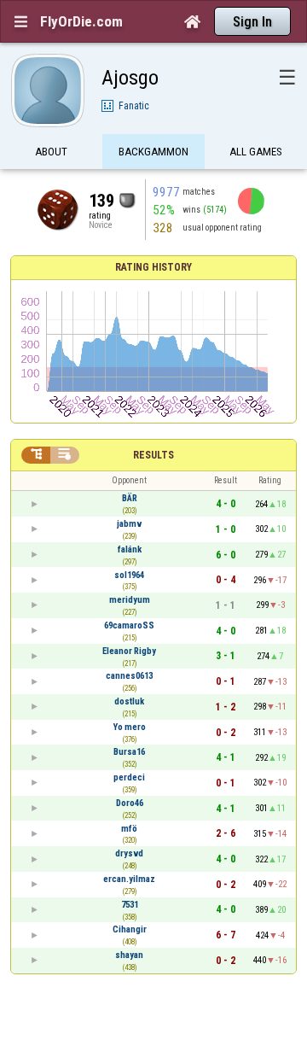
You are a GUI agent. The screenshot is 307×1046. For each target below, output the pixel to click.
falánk (130, 549)
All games (255, 151)
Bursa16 (129, 751)
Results (153, 455)
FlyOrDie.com (81, 21)
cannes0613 (129, 675)
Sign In (252, 22)
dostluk (129, 701)
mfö (129, 828)
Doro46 (129, 803)
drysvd (129, 853)
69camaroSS (129, 625)
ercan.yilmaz (129, 879)
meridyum (129, 599)
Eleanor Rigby (129, 651)
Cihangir (130, 929)
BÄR (129, 498)
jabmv (129, 523)
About (51, 151)
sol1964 (129, 575)
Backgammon (153, 151)
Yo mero (129, 727)
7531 (129, 904)
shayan (129, 955)
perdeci (129, 777)
